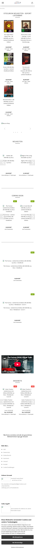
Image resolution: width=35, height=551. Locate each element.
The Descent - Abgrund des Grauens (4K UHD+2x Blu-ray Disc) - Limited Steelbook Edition (26, 70)
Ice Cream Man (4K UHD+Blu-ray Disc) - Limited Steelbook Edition (26, 217)
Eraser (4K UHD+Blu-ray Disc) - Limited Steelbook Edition (8, 69)
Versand (25, 436)
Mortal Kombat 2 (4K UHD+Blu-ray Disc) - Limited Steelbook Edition (8, 102)
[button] (4, 128)
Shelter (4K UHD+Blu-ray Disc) (8, 161)
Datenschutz (6, 452)
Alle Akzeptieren (18, 537)
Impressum (6, 458)
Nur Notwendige (18, 542)
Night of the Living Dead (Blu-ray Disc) (26, 161)
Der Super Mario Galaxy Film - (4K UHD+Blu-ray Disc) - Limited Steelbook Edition (9, 38)
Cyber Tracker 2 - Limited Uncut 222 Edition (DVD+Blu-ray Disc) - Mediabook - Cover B (26, 403)
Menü (3, 3)
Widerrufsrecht (7, 455)
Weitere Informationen (17, 547)
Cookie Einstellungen (8, 467)
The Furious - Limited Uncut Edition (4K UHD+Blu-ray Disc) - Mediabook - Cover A (17, 309)
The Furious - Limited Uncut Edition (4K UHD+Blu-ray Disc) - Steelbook (8, 217)
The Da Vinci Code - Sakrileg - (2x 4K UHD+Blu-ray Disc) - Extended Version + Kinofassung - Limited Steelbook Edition (26, 38)
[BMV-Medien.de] (17, 3)
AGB (4, 449)
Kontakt (5, 464)
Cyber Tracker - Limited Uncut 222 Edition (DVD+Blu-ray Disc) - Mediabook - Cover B (8, 403)
